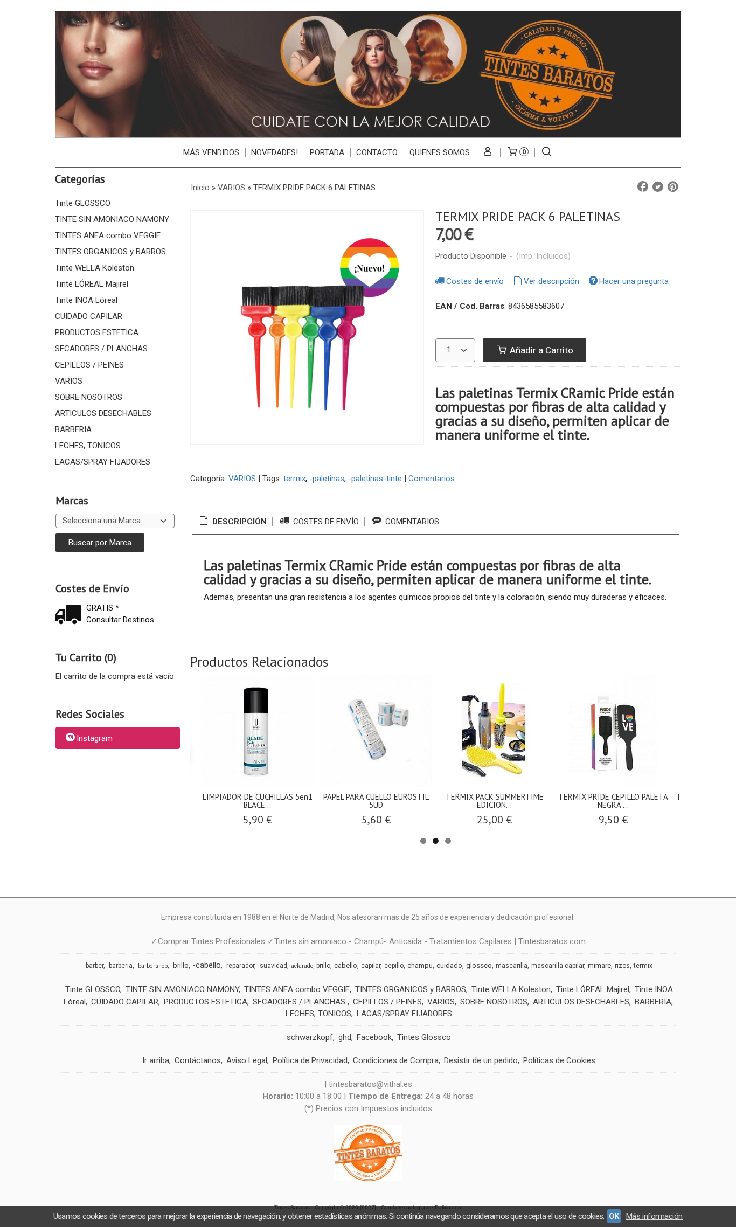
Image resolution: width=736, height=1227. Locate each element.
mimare (599, 965)
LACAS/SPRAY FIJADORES (102, 462)
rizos (622, 965)
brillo (323, 965)
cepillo (394, 965)
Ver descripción (551, 281)
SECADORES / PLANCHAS (101, 348)
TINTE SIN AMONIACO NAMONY (112, 219)
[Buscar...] (546, 152)
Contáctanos (198, 1060)
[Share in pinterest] (673, 187)
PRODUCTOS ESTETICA (96, 332)
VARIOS (68, 381)
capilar (370, 965)
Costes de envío (475, 281)
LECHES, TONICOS (88, 445)
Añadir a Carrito (540, 350)
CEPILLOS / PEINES (89, 365)
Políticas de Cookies (559, 1060)
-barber (93, 965)
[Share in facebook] (642, 187)
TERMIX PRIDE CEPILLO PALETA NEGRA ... (613, 801)
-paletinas (326, 478)
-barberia (120, 965)
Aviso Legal (246, 1060)
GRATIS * (102, 608)
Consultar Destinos (120, 620)
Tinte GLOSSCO (82, 203)
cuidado (449, 965)
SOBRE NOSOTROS (88, 397)
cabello (345, 965)
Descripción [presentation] (238, 521)
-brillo (180, 965)
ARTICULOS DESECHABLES (103, 413)
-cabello (206, 965)
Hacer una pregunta (634, 281)
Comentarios (431, 478)
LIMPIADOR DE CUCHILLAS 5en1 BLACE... (258, 801)
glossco (479, 965)
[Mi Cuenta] (487, 152)
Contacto (377, 152)
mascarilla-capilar (557, 965)
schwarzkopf (310, 1037)
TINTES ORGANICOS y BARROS (110, 252)
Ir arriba (155, 1060)
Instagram (95, 739)
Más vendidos (211, 152)
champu (420, 965)
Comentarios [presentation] (411, 521)
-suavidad (272, 965)
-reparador (239, 965)
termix (294, 478)
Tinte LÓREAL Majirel (91, 284)
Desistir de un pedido (481, 1060)
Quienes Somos (439, 152)
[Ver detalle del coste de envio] (70, 615)
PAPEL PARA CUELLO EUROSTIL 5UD (376, 801)
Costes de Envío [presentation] (325, 521)
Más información (654, 1216)
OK (614, 1216)
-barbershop (152, 965)
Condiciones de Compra (396, 1060)
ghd (344, 1037)
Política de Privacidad (310, 1060)
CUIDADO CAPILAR (88, 316)
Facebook (374, 1037)
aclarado (302, 965)
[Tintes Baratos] (368, 74)
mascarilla (511, 965)
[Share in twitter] (657, 187)
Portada (327, 152)
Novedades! (274, 152)
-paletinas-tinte (375, 478)
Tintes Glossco (424, 1037)
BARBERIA (73, 429)
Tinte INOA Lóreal (86, 300)
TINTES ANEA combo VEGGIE (108, 235)
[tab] (232, 522)
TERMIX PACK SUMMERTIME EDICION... (495, 801)
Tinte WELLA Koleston (94, 268)
